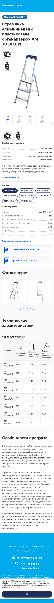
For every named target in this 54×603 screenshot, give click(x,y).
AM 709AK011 (10, 201)
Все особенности (10, 177)
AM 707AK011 (27, 196)
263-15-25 (29, 567)
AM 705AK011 (43, 190)
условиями (40, 581)
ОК (27, 594)
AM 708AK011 (43, 196)
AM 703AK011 (10, 190)
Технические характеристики (16, 241)
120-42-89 (29, 564)
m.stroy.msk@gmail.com (29, 557)
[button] (23, 308)
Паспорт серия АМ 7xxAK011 (25, 250)
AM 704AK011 (27, 190)
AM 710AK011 (26, 201)
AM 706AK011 (10, 196)
